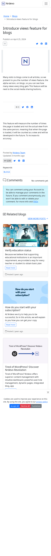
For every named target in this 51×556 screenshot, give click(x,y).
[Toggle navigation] (46, 3)
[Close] (48, 392)
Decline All (25, 406)
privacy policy (41, 402)
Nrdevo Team (19, 152)
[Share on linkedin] (46, 43)
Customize (36, 406)
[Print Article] (5, 44)
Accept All (15, 406)
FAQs (35, 201)
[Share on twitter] (37, 43)
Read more (10, 268)
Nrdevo (9, 3)
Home (6, 16)
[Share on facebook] (42, 43)
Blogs (14, 16)
